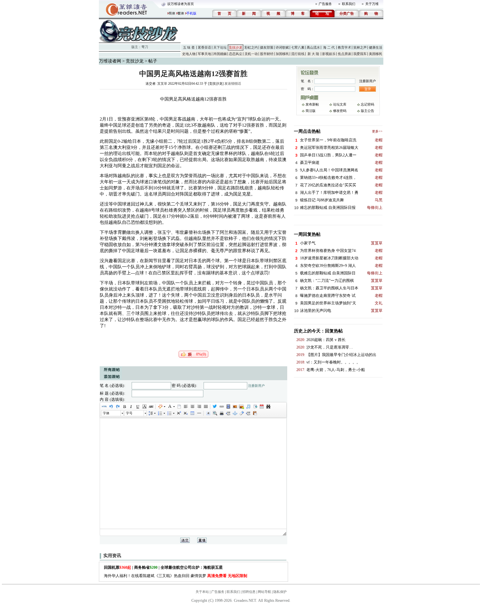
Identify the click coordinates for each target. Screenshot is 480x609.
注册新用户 (256, 386)
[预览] (215, 413)
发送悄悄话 (232, 84)
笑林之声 (360, 47)
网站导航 (264, 592)
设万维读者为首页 (180, 4)
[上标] (178, 413)
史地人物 (189, 54)
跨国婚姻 (220, 54)
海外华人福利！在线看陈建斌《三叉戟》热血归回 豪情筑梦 (175, 576)
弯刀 (144, 47)
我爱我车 (360, 54)
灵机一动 (251, 54)
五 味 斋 (189, 47)
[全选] (208, 413)
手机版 (191, 13)
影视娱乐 (329, 54)
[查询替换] (268, 406)
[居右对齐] (199, 406)
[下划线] (137, 406)
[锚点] (235, 413)
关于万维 (372, 4)
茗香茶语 (204, 47)
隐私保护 (280, 592)
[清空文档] (179, 406)
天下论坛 (220, 47)
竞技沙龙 (235, 47)
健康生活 (375, 47)
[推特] (215, 406)
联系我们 (348, 4)
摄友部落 (266, 47)
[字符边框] (144, 406)
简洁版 (311, 111)
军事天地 (204, 54)
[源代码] (104, 406)
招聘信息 (249, 592)
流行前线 (297, 54)
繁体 (181, 13)
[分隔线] (199, 413)
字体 (106, 413)
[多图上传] (241, 406)
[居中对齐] (192, 406)
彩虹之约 (251, 47)
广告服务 (325, 4)
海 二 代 (329, 47)
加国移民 (282, 54)
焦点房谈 (344, 54)
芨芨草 (162, 84)
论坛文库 (339, 104)
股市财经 (266, 54)
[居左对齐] (185, 406)
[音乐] (248, 406)
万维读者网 (110, 61)
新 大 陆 (313, 54)
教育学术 (344, 47)
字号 (129, 413)
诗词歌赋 (282, 47)
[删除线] (151, 406)
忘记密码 (367, 104)
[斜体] (131, 406)
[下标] (185, 413)
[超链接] (221, 406)
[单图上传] (235, 406)
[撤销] (111, 406)
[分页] (228, 413)
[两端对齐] (205, 406)
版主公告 (367, 111)
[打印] (221, 413)
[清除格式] (241, 413)
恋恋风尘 (235, 54)
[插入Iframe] (255, 406)
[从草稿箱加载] (255, 413)
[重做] (117, 406)
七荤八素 (297, 47)
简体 (172, 13)
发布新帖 (312, 104)
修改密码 (339, 111)
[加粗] (124, 406)
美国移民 (375, 54)
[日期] (261, 406)
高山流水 (313, 47)
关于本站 (202, 592)
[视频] (228, 406)
